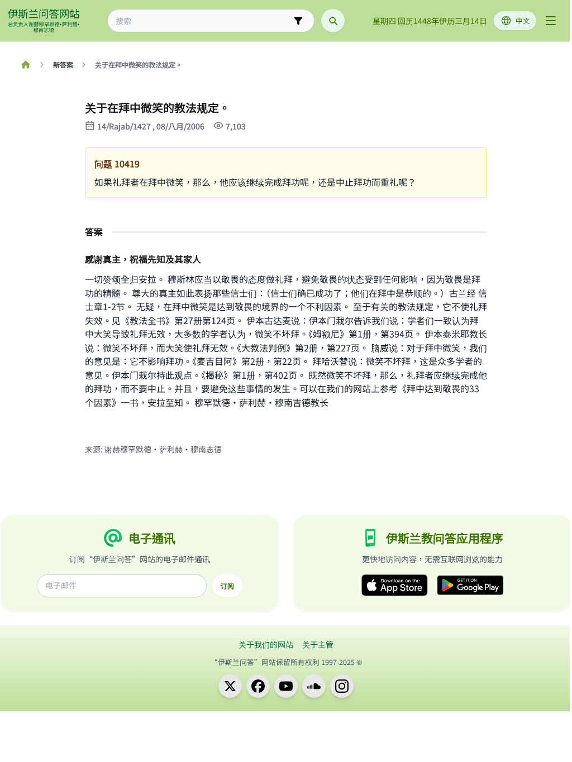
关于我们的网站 (266, 644)
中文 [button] (523, 20)
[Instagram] (342, 686)
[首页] (25, 65)
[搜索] (333, 20)
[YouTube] (286, 686)
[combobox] (203, 21)
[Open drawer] (551, 20)
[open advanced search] (298, 20)
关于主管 (317, 644)
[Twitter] (230, 686)
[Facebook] (258, 686)
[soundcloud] (314, 686)
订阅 (227, 586)
